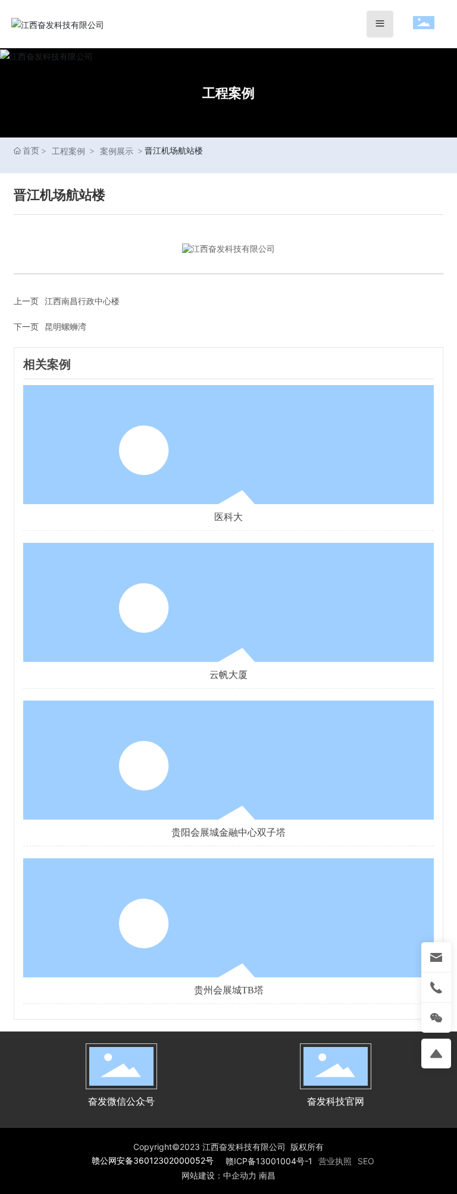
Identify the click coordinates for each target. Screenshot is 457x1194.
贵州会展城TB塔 (229, 990)
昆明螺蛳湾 (65, 326)
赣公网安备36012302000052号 (153, 1160)
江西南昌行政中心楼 (82, 301)
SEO (366, 1161)
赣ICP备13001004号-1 (269, 1161)
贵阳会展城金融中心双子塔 (228, 832)
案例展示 (116, 151)
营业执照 (335, 1161)
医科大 (228, 517)
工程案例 (228, 93)
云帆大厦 (228, 675)
